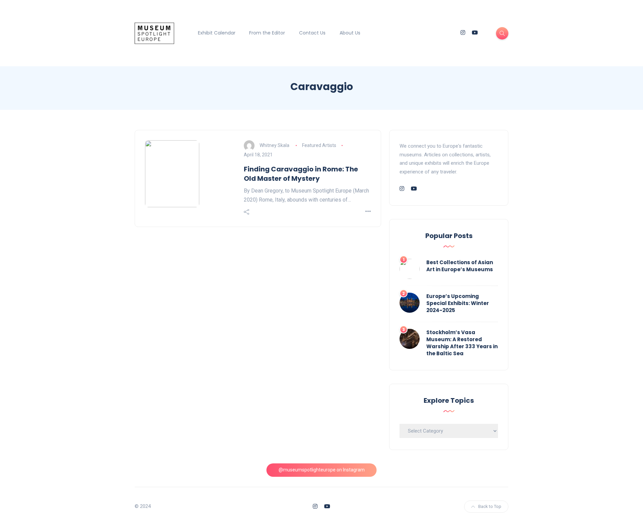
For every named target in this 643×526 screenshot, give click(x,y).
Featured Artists (319, 145)
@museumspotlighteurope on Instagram (322, 469)
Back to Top (489, 506)
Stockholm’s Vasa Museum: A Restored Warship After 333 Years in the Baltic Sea (462, 343)
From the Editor (267, 32)
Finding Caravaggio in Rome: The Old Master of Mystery (301, 173)
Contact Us (312, 32)
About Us (350, 32)
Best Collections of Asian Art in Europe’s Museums (459, 266)
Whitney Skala (274, 145)
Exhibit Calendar (216, 32)
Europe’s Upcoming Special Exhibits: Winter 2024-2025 (457, 303)
